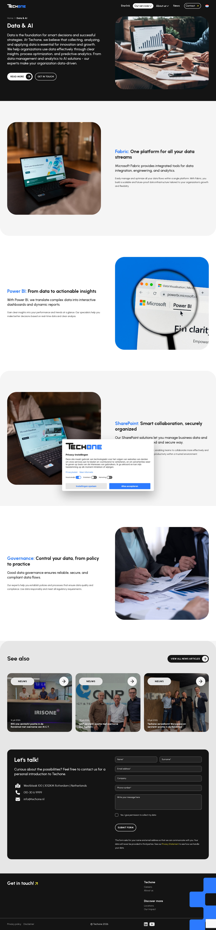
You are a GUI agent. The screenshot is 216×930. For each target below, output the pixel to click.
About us (148, 890)
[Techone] (16, 6)
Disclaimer (29, 924)
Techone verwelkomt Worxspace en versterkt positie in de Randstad (167, 725)
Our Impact (150, 909)
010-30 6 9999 (33, 792)
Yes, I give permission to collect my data (138, 815)
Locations (149, 906)
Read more (17, 76)
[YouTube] (152, 924)
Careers (148, 887)
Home (10, 18)
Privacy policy (14, 924)
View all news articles (185, 659)
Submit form (126, 827)
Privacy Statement (170, 844)
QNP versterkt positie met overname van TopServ (98, 725)
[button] (207, 6)
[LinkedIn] (146, 924)
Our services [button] (141, 6)
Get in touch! (46, 76)
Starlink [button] (125, 6)
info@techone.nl (34, 799)
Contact (190, 6)
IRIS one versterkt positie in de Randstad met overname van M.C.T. (30, 725)
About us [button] (161, 6)
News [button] (176, 6)
